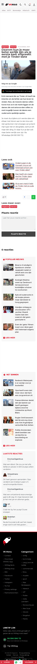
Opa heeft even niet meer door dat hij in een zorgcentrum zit (23, 392)
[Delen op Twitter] (29, 197)
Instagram (8, 582)
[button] (25, 4)
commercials (28, 569)
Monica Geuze (28, 605)
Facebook (9, 576)
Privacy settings (11, 589)
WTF (9, 10)
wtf (24, 592)
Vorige (7, 662)
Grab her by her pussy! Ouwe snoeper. (15, 511)
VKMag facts (9, 565)
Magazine (5, 47)
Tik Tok (7, 586)
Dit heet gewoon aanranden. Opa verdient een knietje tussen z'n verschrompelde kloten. (17, 481)
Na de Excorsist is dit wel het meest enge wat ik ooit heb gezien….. (17, 523)
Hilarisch (26, 10)
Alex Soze (26, 608)
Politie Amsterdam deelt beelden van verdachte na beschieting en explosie (23, 435)
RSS (6, 572)
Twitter (7, 579)
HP (9, 504)
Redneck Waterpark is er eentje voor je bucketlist (23, 383)
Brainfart (11, 517)
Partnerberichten (11, 593)
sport (25, 579)
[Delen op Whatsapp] (33, 197)
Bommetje (17, 10)
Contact (8, 556)
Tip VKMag (12, 646)
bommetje (27, 559)
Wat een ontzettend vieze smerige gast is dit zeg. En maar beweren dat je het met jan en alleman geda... (18, 497)
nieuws (25, 612)
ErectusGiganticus (15, 459)
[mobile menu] (3, 4)
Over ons (15, 655)
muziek (25, 576)
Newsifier (21, 657)
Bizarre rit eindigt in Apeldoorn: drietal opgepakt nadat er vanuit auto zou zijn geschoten (23, 270)
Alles (4, 10)
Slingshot (26, 615)
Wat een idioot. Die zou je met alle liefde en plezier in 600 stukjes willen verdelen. (18, 466)
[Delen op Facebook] (24, 197)
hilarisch (13, 47)
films (24, 572)
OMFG (33, 10)
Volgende (29, 662)
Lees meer (10, 338)
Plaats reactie (18, 234)
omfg (25, 556)
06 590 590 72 (14, 638)
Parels (25, 619)
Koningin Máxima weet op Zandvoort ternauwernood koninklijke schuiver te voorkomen (23, 285)
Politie (25, 595)
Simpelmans (13, 474)
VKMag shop (9, 569)
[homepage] (11, 4)
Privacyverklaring (24, 653)
